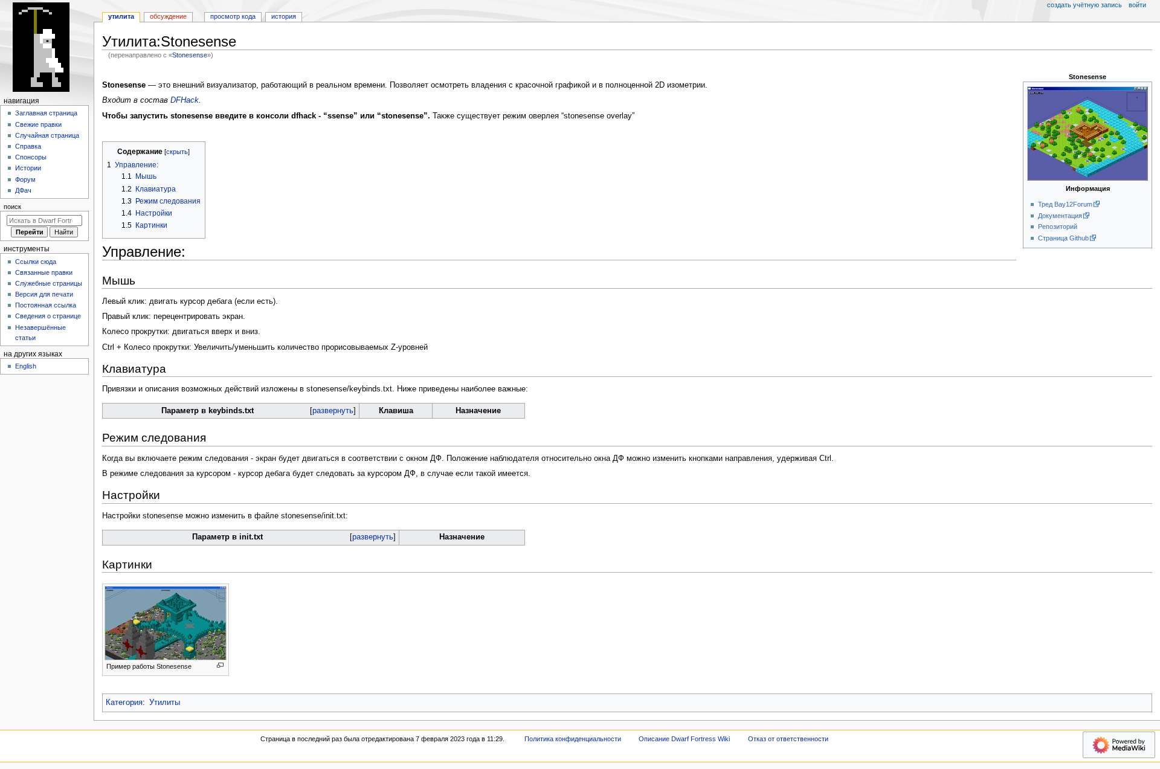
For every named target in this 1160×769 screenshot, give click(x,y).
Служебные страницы (48, 283)
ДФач (23, 190)
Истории (28, 168)
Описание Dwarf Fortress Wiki (684, 738)
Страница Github (1063, 238)
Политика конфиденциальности (572, 738)
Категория (124, 702)
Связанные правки (43, 272)
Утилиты (164, 702)
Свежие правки (38, 124)
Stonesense (189, 55)
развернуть (332, 411)
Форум (25, 179)
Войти (1137, 4)
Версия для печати (44, 294)
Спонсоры (31, 157)
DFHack (184, 100)
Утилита (121, 16)
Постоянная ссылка (45, 305)
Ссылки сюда (35, 261)
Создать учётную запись (1084, 4)
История (283, 16)
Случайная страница (47, 135)
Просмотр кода (233, 16)
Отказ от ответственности (788, 738)
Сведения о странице (48, 316)
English (25, 366)
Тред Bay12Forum (1065, 204)
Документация (1060, 215)
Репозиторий (1057, 226)
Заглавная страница (46, 113)
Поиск (12, 206)
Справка (28, 146)
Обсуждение (168, 16)
